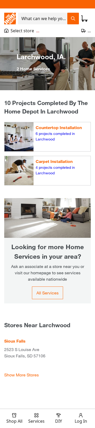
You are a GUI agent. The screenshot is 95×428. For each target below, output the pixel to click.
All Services (47, 292)
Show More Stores (21, 374)
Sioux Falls (15, 340)
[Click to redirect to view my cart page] (84, 18)
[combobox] (42, 18)
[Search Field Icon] (73, 18)
